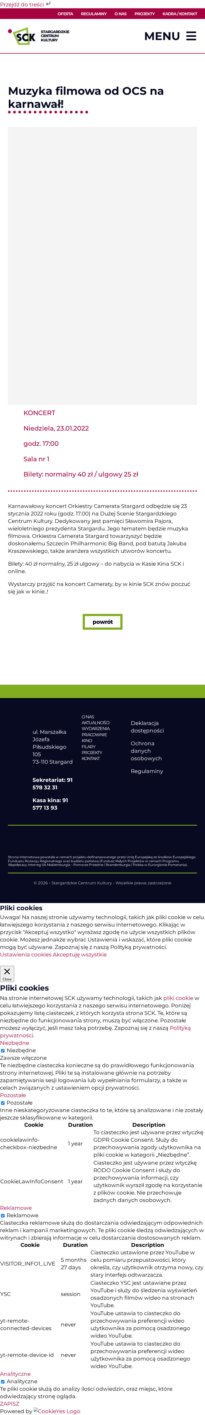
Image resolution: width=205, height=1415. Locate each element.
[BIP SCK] (141, 793)
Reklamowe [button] (16, 1208)
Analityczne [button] (15, 1374)
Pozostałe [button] (13, 1095)
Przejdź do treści (22, 4)
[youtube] (145, 784)
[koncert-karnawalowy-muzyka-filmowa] (102, 129)
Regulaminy (147, 771)
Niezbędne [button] (14, 1043)
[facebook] (134, 784)
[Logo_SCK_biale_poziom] (53, 717)
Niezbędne (21, 1050)
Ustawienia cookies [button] (26, 954)
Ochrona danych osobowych (146, 751)
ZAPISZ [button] (9, 1404)
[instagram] (156, 784)
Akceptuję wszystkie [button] (80, 954)
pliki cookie (178, 998)
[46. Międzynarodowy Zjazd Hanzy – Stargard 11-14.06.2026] (102, 770)
